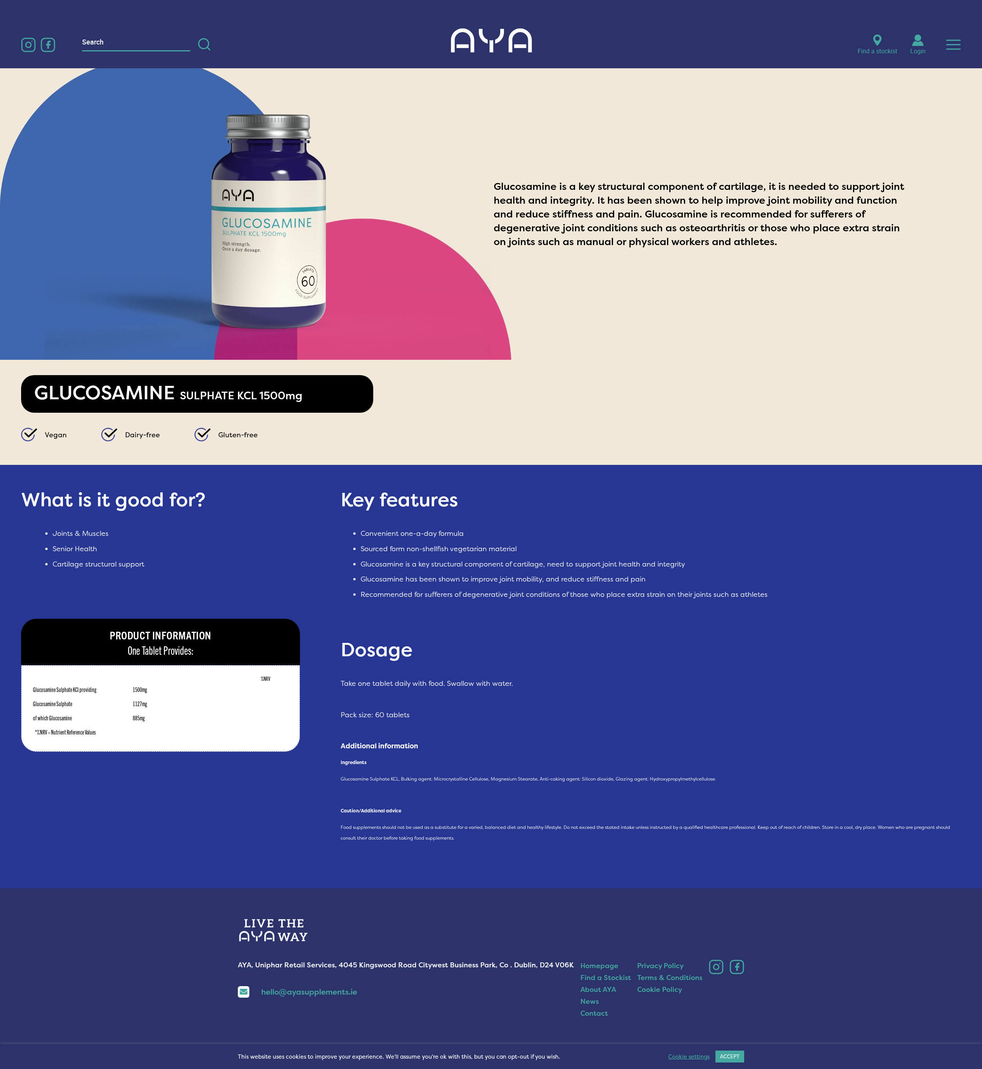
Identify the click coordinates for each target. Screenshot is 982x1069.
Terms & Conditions (669, 977)
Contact (594, 1013)
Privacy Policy (660, 965)
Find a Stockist (605, 977)
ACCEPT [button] (730, 1056)
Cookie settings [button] (689, 1056)
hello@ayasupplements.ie (309, 992)
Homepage (599, 965)
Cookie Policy (659, 989)
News (589, 1001)
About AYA (598, 989)
